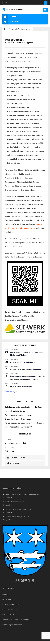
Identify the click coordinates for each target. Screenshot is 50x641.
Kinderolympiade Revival (15, 411)
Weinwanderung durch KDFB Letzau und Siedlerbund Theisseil (26, 353)
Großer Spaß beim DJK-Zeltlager (18, 419)
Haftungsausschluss (10, 609)
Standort (14, 22)
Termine (13, 16)
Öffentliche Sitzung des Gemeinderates (25, 369)
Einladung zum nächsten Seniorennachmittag (23, 407)
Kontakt (8, 439)
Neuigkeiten (15, 463)
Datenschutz (10, 451)
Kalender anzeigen (9, 391)
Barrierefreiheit (8, 614)
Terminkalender (17, 457)
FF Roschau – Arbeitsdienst (21, 386)
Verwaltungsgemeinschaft (16, 443)
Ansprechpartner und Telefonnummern (17, 619)
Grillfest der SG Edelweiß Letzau (23, 362)
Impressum (9, 447)
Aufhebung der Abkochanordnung (18, 415)
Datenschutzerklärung (10, 604)
